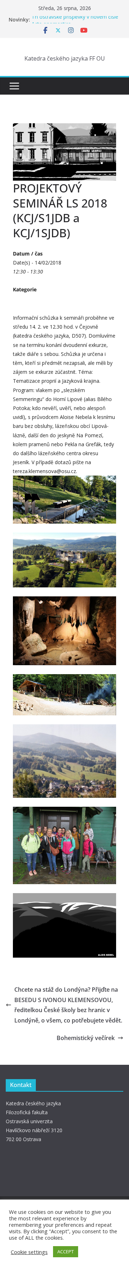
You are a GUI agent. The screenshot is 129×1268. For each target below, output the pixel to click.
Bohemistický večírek (86, 1038)
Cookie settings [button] (29, 1252)
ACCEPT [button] (65, 1251)
